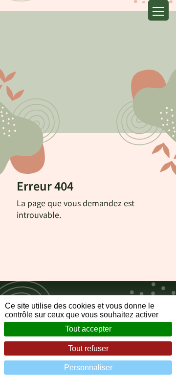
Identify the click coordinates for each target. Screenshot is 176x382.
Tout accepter (88, 329)
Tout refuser (88, 348)
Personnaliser (88, 367)
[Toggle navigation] (158, 10)
